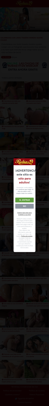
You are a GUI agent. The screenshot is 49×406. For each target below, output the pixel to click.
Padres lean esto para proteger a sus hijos (24, 213)
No (24, 206)
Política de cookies (26, 236)
